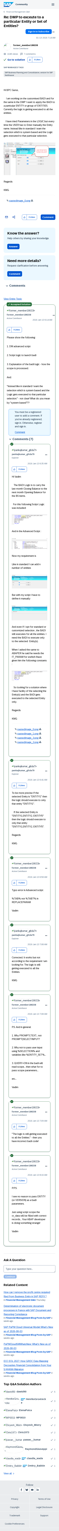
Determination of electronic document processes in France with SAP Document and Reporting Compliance (27, 1310)
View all (8, 1473)
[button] (30, 59)
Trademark (14, 1515)
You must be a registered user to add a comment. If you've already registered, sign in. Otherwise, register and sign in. (28, 419)
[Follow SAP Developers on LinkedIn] (37, 1490)
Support (44, 1515)
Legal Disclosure (44, 1507)
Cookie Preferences (15, 1524)
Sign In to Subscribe (38, 31)
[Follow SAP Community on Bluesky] (27, 1490)
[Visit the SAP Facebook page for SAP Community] (21, 1490)
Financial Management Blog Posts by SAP (28, 1318)
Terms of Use (44, 1499)
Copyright (15, 1507)
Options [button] (53, 32)
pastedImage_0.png (19, 200)
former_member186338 (25, 45)
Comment (48, 217)
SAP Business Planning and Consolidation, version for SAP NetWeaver (29, 74)
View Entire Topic (13, 299)
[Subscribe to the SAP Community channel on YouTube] (32, 1490)
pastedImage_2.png (27, 742)
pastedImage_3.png (27, 738)
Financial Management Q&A (18, 12)
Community (21, 4)
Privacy (14, 1499)
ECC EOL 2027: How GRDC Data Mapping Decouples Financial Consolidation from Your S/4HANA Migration (27, 1365)
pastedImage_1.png (27, 733)
